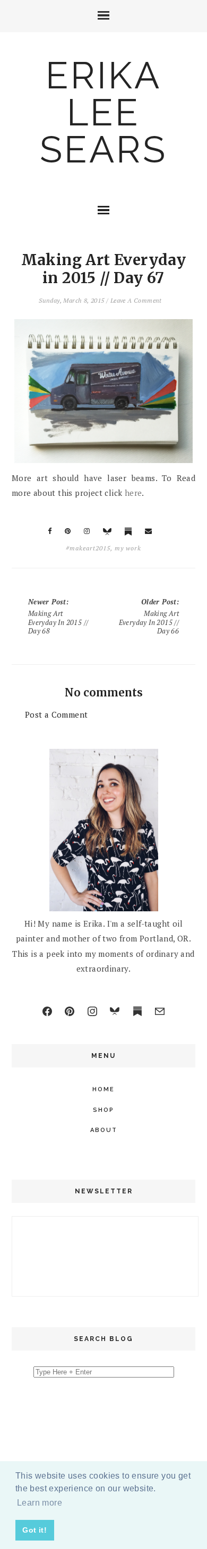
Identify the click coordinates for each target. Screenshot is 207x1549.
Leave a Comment (136, 300)
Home (103, 1089)
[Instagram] (92, 1011)
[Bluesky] (114, 1011)
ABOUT (103, 1130)
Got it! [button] (34, 1530)
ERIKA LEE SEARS (103, 112)
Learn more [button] (39, 1502)
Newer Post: (58, 616)
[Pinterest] (69, 1011)
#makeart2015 (88, 548)
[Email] (160, 1011)
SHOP (103, 1110)
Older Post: (149, 616)
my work (128, 548)
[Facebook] (47, 1011)
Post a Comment (56, 714)
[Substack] (137, 1011)
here (133, 492)
